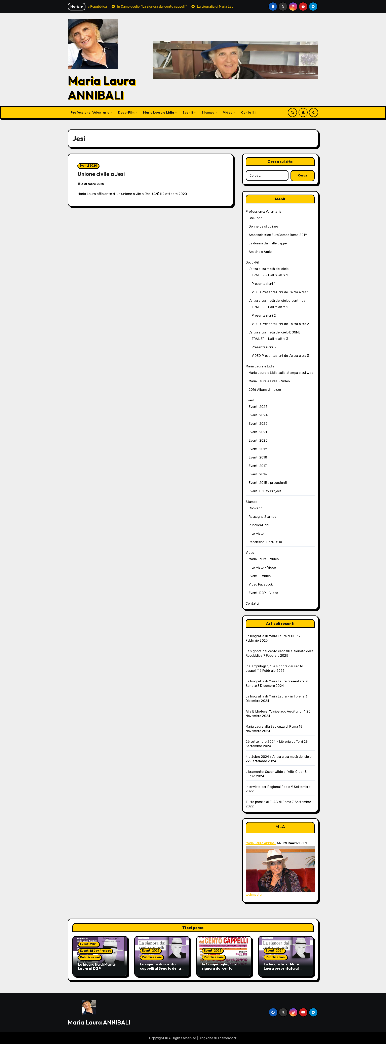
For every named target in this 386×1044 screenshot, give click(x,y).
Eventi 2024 (258, 415)
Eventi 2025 (258, 407)
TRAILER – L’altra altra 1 (270, 275)
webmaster (254, 894)
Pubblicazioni (259, 525)
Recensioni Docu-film (265, 542)
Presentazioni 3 (264, 347)
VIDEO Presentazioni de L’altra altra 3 (280, 356)
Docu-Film (126, 112)
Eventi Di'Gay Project (95, 951)
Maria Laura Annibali (261, 843)
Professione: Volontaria (90, 112)
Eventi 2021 (258, 432)
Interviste (256, 533)
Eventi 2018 (258, 457)
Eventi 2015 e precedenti (268, 483)
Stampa (208, 112)
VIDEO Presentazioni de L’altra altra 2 (280, 324)
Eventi (188, 112)
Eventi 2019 (258, 449)
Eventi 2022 (258, 424)
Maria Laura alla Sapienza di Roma (272, 726)
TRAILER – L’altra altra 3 (270, 339)
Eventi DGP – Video (263, 593)
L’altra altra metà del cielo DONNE (274, 332)
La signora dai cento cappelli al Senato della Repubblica (160, 968)
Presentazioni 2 (264, 315)
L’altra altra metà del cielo (269, 269)
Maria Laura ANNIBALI (102, 88)
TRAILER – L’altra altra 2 (270, 307)
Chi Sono (256, 218)
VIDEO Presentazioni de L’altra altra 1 (280, 292)
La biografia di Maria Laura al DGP (272, 636)
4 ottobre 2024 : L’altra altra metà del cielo (279, 757)
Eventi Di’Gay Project (265, 491)
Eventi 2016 (258, 474)
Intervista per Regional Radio (268, 787)
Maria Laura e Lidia (159, 112)
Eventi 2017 (258, 466)
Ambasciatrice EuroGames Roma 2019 (278, 235)
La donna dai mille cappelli (269, 243)
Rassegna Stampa (262, 517)
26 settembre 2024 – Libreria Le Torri (274, 742)
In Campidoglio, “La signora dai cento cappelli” (219, 968)
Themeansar (227, 1038)
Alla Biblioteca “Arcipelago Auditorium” (276, 711)
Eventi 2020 (88, 165)
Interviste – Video (262, 567)
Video (228, 112)
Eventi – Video (260, 576)
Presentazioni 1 (263, 284)
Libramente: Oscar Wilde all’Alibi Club (274, 772)
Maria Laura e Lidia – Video (269, 381)
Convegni (256, 508)
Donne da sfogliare (263, 226)
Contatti (248, 112)
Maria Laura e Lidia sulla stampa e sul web (281, 373)
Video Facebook (261, 584)
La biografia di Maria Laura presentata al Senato (282, 968)
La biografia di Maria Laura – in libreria (275, 696)
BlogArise (206, 1038)
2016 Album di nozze (265, 390)
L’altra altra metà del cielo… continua (277, 301)
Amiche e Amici (261, 252)
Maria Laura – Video (264, 559)
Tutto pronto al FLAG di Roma (268, 802)
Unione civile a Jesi (101, 173)
